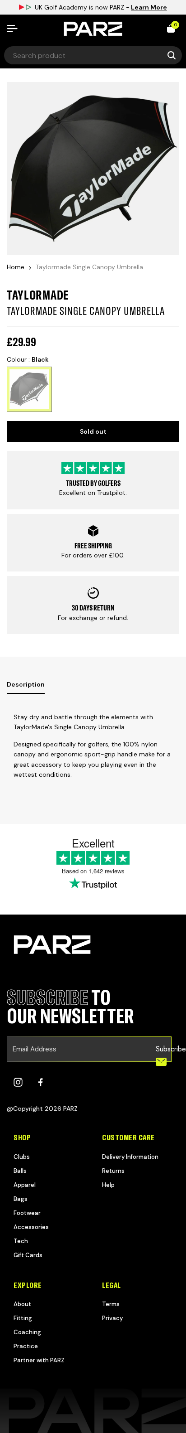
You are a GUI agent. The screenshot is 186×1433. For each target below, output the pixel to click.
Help (108, 1185)
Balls (20, 1171)
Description (26, 684)
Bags (21, 1199)
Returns (113, 1171)
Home (15, 267)
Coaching (27, 1332)
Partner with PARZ (39, 1360)
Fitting (23, 1318)
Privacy (112, 1318)
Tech (21, 1241)
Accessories (31, 1227)
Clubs (22, 1157)
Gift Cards (28, 1255)
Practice (26, 1346)
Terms (111, 1304)
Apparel (25, 1185)
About (22, 1304)
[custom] (18, 1082)
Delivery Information (130, 1157)
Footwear (27, 1213)
